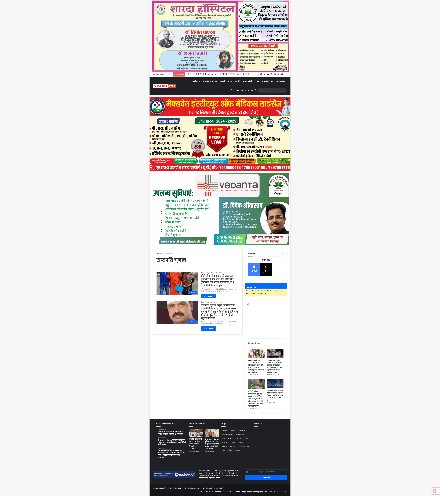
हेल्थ (258, 81)
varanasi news (244, 446)
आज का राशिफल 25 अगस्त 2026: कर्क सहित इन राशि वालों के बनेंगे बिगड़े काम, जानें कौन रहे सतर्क (228, 74)
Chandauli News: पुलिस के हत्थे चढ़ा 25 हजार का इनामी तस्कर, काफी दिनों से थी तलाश (212, 444)
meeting (247, 438)
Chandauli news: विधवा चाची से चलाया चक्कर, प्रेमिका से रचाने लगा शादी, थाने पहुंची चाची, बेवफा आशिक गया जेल (275, 366)
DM (223, 438)
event (230, 438)
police (233, 442)
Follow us (258, 423)
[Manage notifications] (434, 491)
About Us (281, 81)
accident (225, 431)
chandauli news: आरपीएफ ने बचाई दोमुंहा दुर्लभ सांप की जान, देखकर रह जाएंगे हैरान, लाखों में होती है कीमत (256, 366)
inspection (238, 438)
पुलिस (230, 450)
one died (225, 442)
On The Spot (206, 273)
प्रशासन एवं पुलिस (248, 81)
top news (233, 446)
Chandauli (241, 431)
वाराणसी (222, 81)
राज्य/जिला (195, 81)
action (233, 431)
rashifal (224, 446)
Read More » (208, 296)
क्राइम (230, 81)
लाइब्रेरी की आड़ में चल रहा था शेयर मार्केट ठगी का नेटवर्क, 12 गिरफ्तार (195, 444)
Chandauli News (210, 81)
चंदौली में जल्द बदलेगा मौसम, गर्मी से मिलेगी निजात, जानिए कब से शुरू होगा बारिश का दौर (275, 395)
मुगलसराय (237, 450)
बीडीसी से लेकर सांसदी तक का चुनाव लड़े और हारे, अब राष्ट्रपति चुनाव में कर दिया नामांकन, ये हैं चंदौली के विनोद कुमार (217, 280)
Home (160, 253)
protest (240, 442)
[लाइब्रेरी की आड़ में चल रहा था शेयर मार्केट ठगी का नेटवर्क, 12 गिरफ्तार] (196, 433)
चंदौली (224, 450)
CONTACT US (267, 81)
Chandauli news (227, 434)
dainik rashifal (240, 434)
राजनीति (237, 81)
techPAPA (219, 488)
